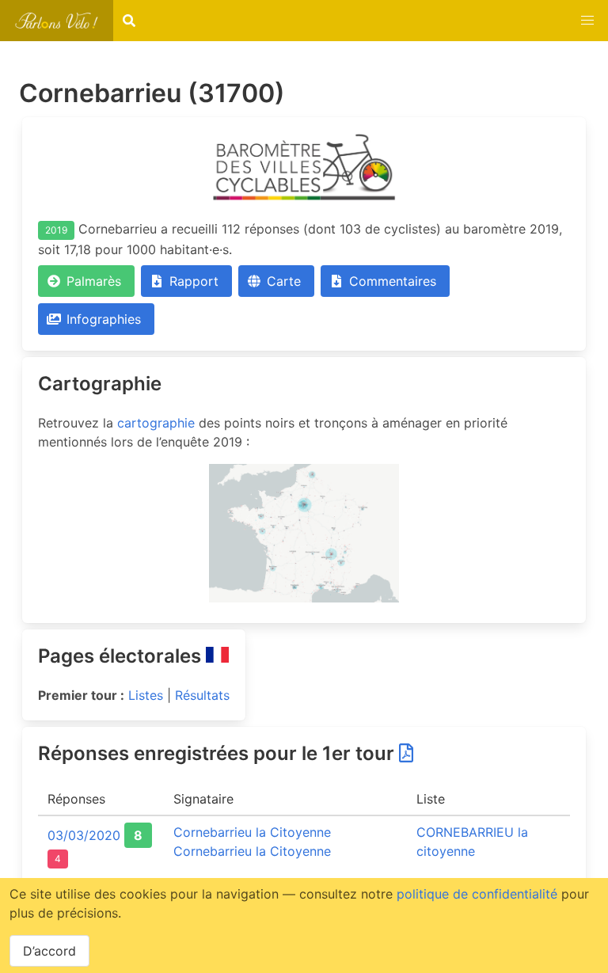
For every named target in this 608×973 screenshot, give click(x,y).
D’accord (49, 951)
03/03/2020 (84, 835)
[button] (587, 20)
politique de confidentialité (477, 894)
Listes (145, 695)
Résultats (202, 695)
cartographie (156, 423)
